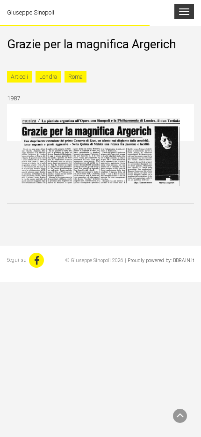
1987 (13, 98)
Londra (48, 76)
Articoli (19, 76)
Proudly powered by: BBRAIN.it (161, 260)
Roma (75, 76)
